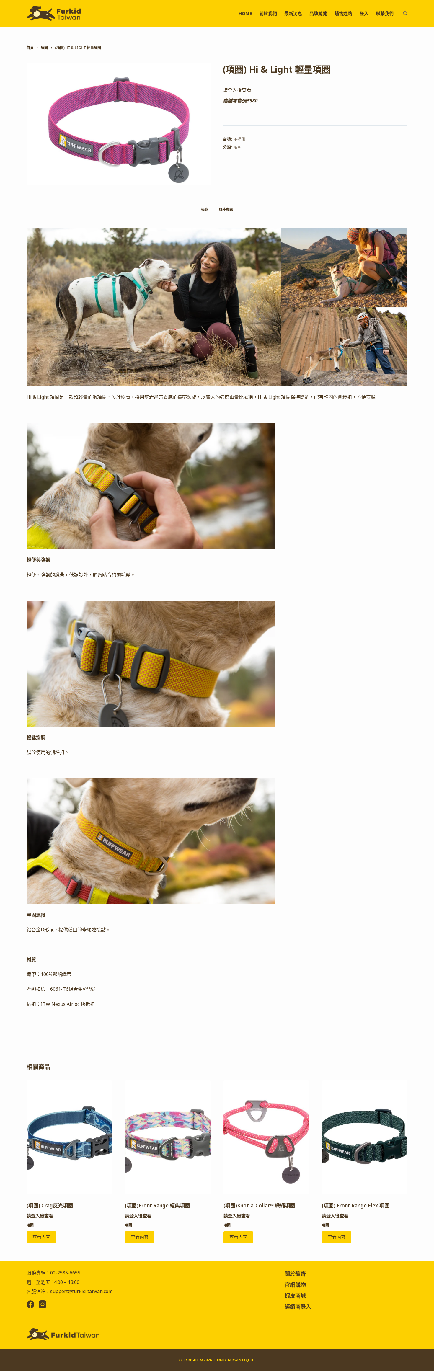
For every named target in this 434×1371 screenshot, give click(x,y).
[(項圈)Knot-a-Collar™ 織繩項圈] (266, 1137)
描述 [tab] (204, 209)
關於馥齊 (295, 1273)
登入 (364, 13)
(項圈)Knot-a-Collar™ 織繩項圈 (259, 1205)
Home (245, 13)
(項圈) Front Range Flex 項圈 (355, 1205)
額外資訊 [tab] (226, 209)
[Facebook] (30, 1304)
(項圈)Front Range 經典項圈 (157, 1205)
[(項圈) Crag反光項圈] (69, 1137)
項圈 (238, 147)
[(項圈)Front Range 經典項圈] (168, 1137)
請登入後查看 (237, 90)
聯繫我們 (385, 13)
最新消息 (293, 13)
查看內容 (41, 1237)
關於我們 (268, 13)
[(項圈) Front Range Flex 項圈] (364, 1137)
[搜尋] (405, 13)
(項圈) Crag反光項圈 (50, 1205)
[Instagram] (42, 1304)
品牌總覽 (318, 13)
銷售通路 (343, 13)
